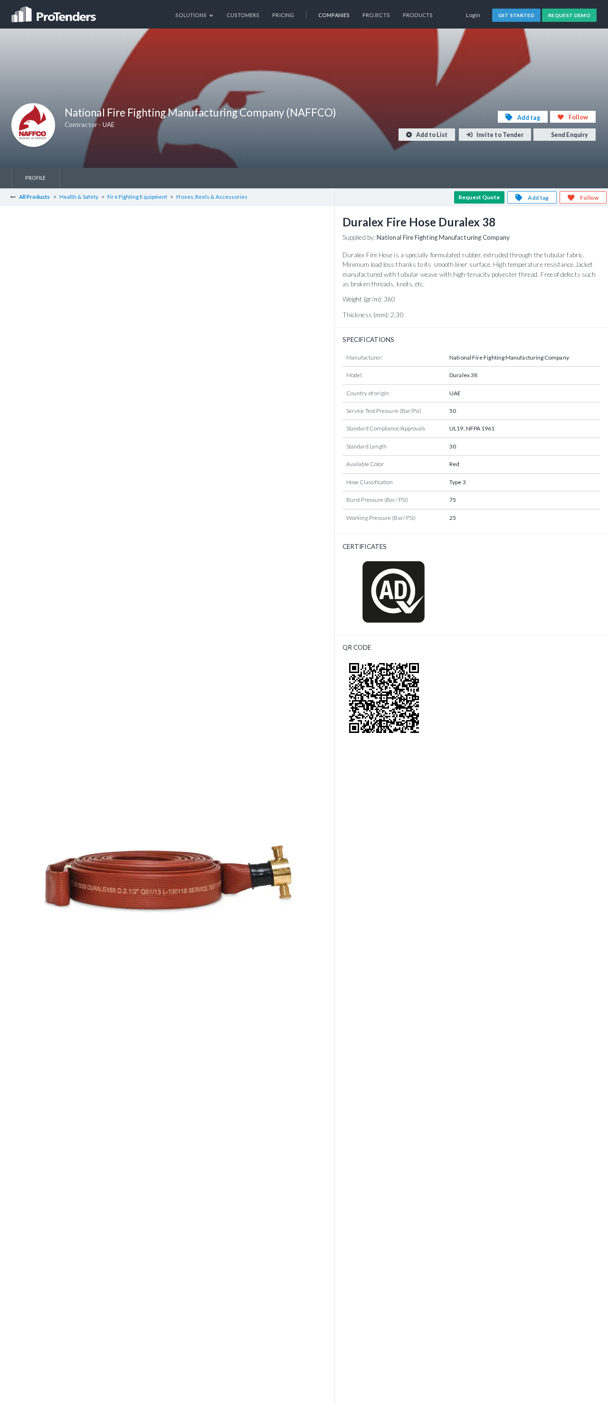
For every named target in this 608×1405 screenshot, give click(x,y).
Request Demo (569, 15)
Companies (334, 15)
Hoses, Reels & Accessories (211, 197)
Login (473, 15)
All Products (34, 197)
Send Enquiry (569, 134)
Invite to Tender (499, 134)
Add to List (431, 134)
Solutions (191, 15)
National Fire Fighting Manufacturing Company (443, 237)
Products (418, 15)
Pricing (283, 15)
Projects (376, 15)
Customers (243, 15)
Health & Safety (78, 197)
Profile (35, 178)
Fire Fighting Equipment (137, 197)
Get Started (516, 15)
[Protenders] (54, 11)
